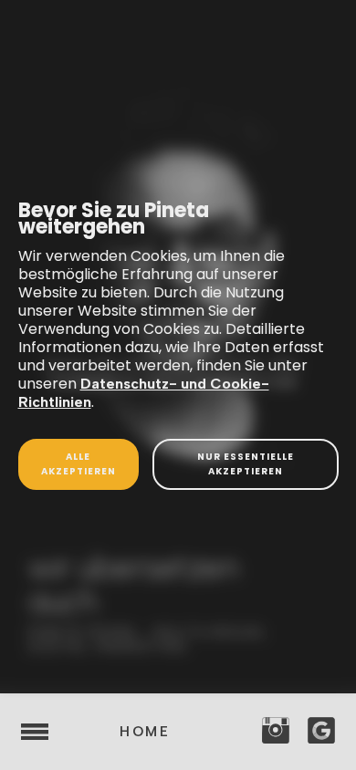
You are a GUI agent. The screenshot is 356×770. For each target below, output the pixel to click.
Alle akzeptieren (78, 464)
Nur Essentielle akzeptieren (245, 464)
